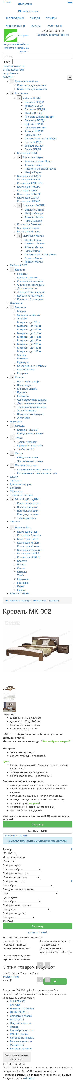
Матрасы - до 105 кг (29, 329)
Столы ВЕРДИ (33, 142)
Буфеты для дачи (27, 510)
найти (7, 61)
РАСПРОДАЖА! (14, 18)
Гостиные (23, 582)
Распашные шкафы (29, 381)
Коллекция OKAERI (33, 205)
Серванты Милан (35, 243)
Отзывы (14, 1026)
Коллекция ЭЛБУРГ (29, 194)
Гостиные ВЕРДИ (35, 109)
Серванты (23, 396)
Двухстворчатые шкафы (31, 403)
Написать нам (29, 11)
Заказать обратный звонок (53, 34)
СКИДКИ (35, 18)
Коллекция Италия (28, 228)
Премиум (22, 362)
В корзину (37, 824)
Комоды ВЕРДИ (34, 131)
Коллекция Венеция (29, 224)
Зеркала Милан (34, 258)
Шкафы (19, 377)
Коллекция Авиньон (29, 535)
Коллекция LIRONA (28, 201)
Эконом (21, 355)
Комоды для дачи (27, 514)
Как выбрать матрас (22, 1030)
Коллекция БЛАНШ (28, 179)
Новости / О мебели (22, 1008)
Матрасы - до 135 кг (29, 351)
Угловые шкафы (26, 410)
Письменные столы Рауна (40, 168)
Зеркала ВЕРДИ (34, 145)
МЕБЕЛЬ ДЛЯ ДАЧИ (27, 499)
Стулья (14, 476)
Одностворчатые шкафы (32, 399)
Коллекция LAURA (28, 197)
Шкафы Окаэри (34, 213)
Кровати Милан (34, 261)
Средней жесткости (28, 315)
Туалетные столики (21, 495)
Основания (16, 303)
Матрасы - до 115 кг (29, 336)
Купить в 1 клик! (37, 830)
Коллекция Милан (33, 235)
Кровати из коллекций (30, 295)
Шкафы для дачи (27, 507)
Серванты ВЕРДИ (35, 120)
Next (47, 965)
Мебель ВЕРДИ (31, 98)
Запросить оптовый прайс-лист (16, 1057)
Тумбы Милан (33, 250)
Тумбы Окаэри (33, 220)
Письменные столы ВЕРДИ (41, 138)
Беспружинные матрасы (31, 365)
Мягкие (21, 311)
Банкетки (15, 487)
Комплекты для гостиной (32, 89)
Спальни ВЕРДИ (34, 102)
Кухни (20, 586)
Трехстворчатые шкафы (31, 407)
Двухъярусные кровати (31, 292)
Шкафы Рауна (33, 172)
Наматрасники (26, 369)
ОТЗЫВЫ (51, 18)
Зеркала (15, 521)
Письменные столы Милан (40, 254)
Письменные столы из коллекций (37, 473)
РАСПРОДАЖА (19, 1034)
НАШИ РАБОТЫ (15, 25)
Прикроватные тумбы (30, 445)
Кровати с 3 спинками (30, 299)
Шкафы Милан (33, 240)
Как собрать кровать (22, 1037)
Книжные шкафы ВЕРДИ (39, 116)
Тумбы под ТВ (25, 449)
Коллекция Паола (27, 539)
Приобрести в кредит (15, 835)
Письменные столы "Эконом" (34, 469)
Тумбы (19, 437)
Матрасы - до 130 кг (29, 347)
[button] (71, 849)
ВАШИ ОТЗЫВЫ (19, 593)
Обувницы (16, 491)
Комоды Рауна (33, 165)
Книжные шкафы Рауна (39, 161)
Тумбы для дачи (27, 518)
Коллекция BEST (27, 153)
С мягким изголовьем (30, 281)
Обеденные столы (28, 457)
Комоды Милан (34, 247)
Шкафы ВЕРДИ (33, 113)
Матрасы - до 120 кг (29, 340)
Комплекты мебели (26, 81)
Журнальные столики (30, 461)
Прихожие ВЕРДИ (35, 127)
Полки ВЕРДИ (33, 149)
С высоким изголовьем (30, 284)
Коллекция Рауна (32, 157)
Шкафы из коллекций (30, 414)
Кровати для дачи (27, 503)
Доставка (26, 3)
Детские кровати (27, 288)
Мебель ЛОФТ (18, 265)
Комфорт (22, 358)
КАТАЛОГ (36, 25)
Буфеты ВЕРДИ (34, 124)
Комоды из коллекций (30, 433)
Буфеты (22, 392)
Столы (19, 453)
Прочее (21, 590)
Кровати (20, 269)
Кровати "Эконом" (28, 277)
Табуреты (15, 480)
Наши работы (23, 527)
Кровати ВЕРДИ (34, 105)
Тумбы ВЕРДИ (33, 134)
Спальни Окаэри (34, 209)
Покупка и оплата (20, 1023)
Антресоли (23, 417)
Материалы (17, 1045)
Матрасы (20, 307)
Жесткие (22, 318)
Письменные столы (26, 465)
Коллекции (21, 93)
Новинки (22, 273)
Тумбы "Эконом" (27, 441)
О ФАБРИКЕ (17, 1001)
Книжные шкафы (27, 388)
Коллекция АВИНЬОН (30, 183)
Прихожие (16, 421)
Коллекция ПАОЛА (28, 186)
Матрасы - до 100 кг (29, 325)
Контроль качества (21, 1048)
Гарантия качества (21, 1041)
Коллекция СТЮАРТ (29, 176)
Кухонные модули (20, 484)
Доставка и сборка (21, 1015)
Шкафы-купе (24, 385)
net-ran (29, 1078)
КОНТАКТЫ (55, 25)
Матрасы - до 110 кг (29, 333)
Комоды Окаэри (34, 217)
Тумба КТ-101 (11, 976)
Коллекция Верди (27, 531)
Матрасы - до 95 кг (28, 322)
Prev (40, 965)
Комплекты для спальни (31, 85)
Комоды (20, 425)
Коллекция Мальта (28, 231)
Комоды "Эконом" (27, 429)
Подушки (22, 373)
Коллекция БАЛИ (27, 190)
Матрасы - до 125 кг (29, 344)
